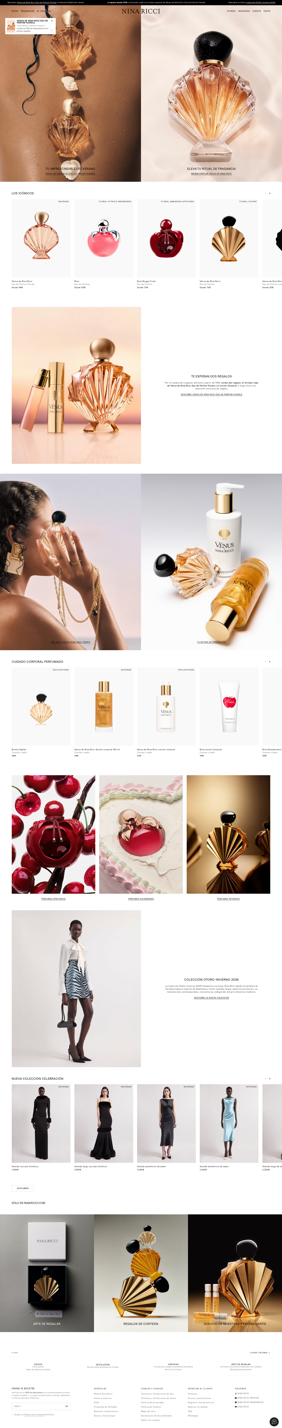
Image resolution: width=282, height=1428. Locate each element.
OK (66, 1406)
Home (15, 1353)
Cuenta (256, 11)
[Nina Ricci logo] (141, 11)
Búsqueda (244, 11)
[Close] (52, 20)
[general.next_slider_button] (269, 193)
